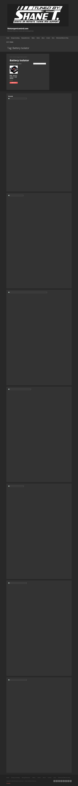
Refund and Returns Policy (62, 38)
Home (7, 38)
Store (53, 38)
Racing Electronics (25, 38)
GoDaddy (8, 783)
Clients (38, 38)
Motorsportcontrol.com (17, 28)
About (43, 38)
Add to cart (14, 82)
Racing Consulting (15, 38)
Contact (48, 38)
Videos (33, 38)
